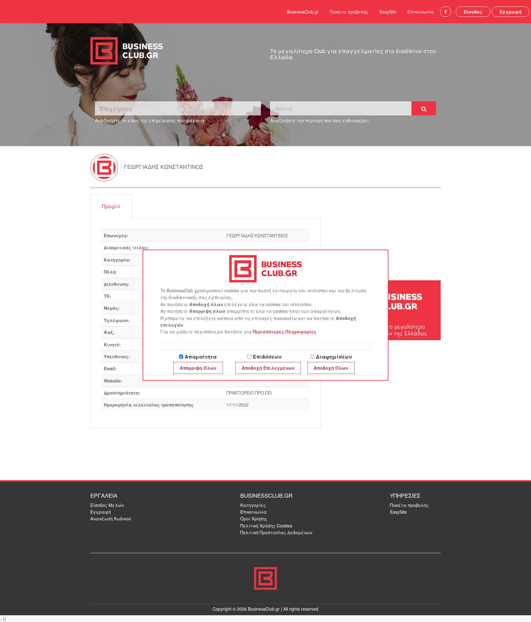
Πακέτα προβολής (349, 12)
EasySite (388, 12)
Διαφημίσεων (334, 356)
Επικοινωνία (420, 12)
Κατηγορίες (253, 505)
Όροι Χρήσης (253, 518)
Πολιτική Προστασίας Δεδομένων (276, 532)
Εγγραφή (510, 12)
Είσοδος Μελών (107, 505)
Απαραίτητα (201, 356)
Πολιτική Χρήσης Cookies (266, 526)
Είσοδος (473, 12)
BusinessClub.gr (303, 12)
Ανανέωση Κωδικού (110, 518)
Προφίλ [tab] (111, 206)
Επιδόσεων (267, 356)
